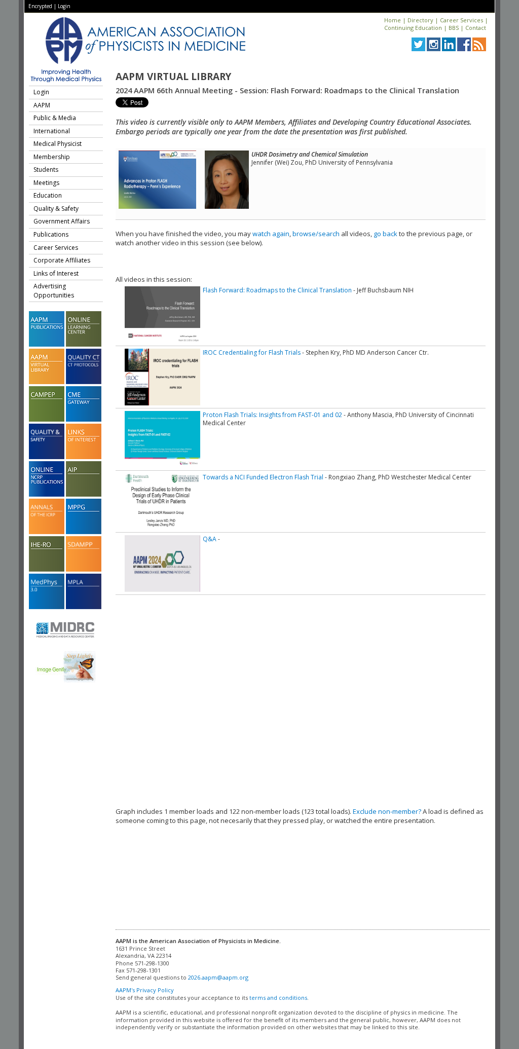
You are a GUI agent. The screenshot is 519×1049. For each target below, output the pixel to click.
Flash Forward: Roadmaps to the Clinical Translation (277, 290)
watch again (270, 233)
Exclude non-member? (387, 811)
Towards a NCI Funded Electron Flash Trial (263, 477)
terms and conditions (278, 997)
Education (47, 195)
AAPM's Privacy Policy (145, 990)
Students (45, 169)
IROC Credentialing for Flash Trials (252, 352)
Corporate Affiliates (61, 260)
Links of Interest (56, 273)
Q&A (209, 539)
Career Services (461, 20)
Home (392, 20)
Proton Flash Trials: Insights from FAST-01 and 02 (272, 414)
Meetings (46, 182)
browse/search (316, 233)
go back (385, 233)
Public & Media (54, 118)
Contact (475, 27)
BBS (454, 27)
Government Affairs (61, 221)
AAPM (41, 105)
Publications (50, 234)
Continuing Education (413, 27)
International (51, 131)
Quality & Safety (56, 208)
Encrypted (40, 6)
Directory (420, 20)
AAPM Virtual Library (173, 76)
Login (64, 6)
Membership (51, 157)
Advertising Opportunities (53, 290)
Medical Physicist (57, 143)
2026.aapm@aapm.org (218, 977)
